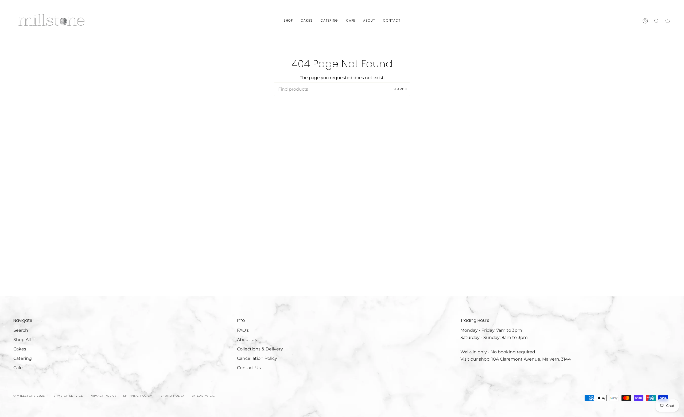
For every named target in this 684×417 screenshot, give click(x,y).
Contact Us (249, 367)
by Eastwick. (203, 395)
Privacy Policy (103, 395)
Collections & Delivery (260, 349)
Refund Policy (171, 395)
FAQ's (243, 330)
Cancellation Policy (257, 358)
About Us (247, 339)
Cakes (19, 349)
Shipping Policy (137, 395)
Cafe (18, 367)
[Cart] (667, 20)
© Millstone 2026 (29, 395)
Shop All (22, 339)
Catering (22, 358)
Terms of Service (67, 395)
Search (400, 89)
